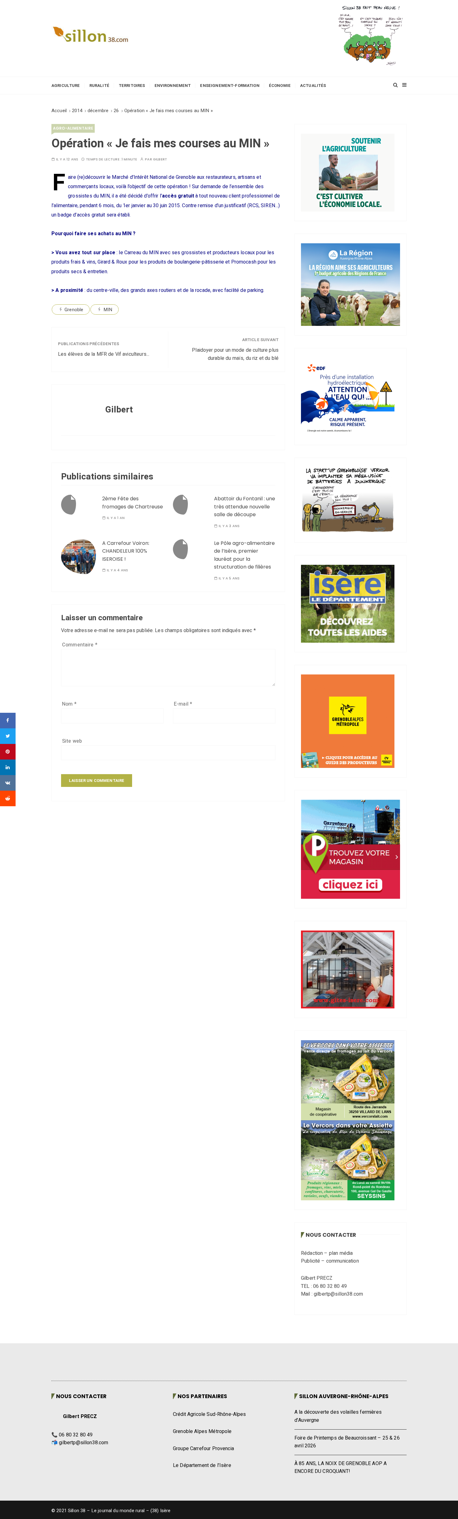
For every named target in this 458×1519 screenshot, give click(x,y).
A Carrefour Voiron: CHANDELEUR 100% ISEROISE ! (125, 551)
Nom (69, 704)
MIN (107, 309)
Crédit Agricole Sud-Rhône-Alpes (209, 1414)
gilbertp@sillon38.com (83, 1442)
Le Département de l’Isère (202, 1465)
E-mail (183, 704)
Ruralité (99, 85)
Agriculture (65, 85)
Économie (280, 85)
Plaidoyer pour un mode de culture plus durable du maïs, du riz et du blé (235, 354)
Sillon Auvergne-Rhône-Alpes (344, 1396)
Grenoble (73, 309)
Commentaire (80, 645)
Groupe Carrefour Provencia (203, 1448)
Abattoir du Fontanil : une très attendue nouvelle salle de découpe (244, 506)
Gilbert (160, 159)
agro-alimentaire (73, 128)
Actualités (313, 85)
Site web (72, 741)
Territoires (132, 85)
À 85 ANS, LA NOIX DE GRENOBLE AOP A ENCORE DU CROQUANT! (340, 1467)
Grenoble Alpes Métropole (202, 1431)
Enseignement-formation (229, 85)
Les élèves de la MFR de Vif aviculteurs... (103, 354)
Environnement (173, 85)
